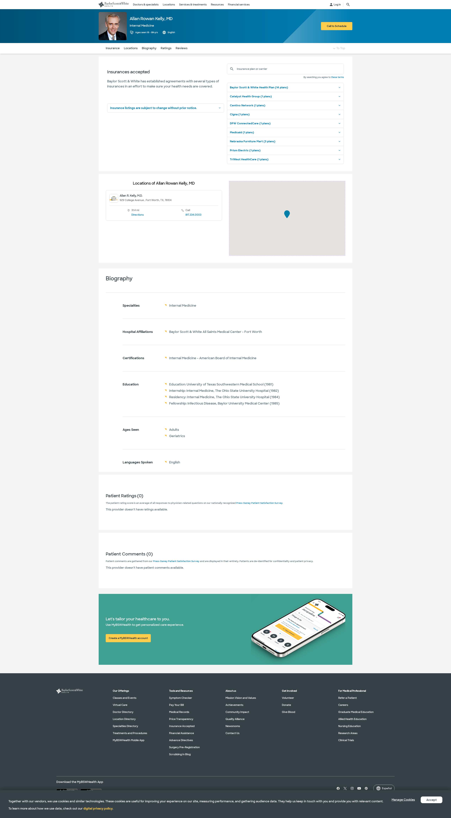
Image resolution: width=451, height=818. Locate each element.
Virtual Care (120, 705)
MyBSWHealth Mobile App (128, 740)
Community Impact (237, 712)
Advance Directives (181, 740)
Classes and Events (124, 698)
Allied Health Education (352, 719)
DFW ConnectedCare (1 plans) (250, 123)
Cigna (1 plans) (240, 114)
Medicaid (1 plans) (242, 132)
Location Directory (124, 719)
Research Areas (347, 733)
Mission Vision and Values (241, 698)
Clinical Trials (346, 740)
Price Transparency (181, 719)
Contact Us (232, 733)
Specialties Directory (125, 726)
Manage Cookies (403, 800)
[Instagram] (352, 788)
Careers (343, 705)
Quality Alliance (235, 719)
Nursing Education (349, 726)
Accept (431, 800)
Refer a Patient (347, 698)
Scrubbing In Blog (180, 754)
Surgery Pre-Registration (184, 747)
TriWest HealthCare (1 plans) (249, 159)
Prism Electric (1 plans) (245, 150)
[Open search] (348, 4)
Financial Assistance (181, 733)
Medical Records (179, 712)
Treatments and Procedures (130, 733)
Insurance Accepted (181, 726)
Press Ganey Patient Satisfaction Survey (259, 502)
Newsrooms (233, 726)
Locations (131, 48)
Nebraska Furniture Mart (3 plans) (252, 141)
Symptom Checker (180, 698)
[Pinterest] (366, 788)
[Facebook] (337, 788)
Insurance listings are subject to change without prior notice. (153, 108)
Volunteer (288, 698)
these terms (337, 77)
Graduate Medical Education (356, 712)
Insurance (113, 48)
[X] (345, 788)
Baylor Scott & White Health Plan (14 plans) (259, 87)
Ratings (166, 48)
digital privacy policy (98, 808)
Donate (286, 705)
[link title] (114, 4)
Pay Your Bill (176, 705)
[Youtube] (359, 788)
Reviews (181, 48)
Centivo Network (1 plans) (247, 105)
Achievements (234, 705)
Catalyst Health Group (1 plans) (251, 96)
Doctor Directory (123, 712)
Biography (149, 48)
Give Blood (288, 712)
